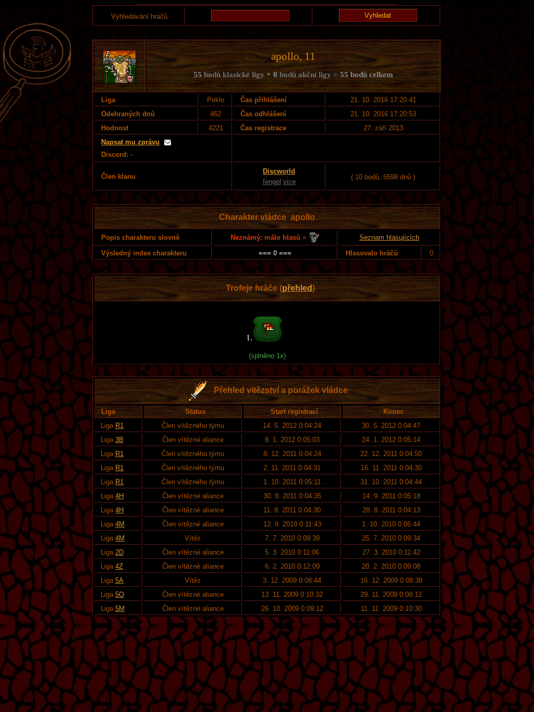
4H (119, 496)
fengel (272, 182)
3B (119, 440)
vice (289, 182)
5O (119, 594)
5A (119, 580)
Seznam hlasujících (389, 237)
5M (120, 608)
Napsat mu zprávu (130, 142)
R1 (119, 425)
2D (119, 552)
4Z (119, 566)
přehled (297, 288)
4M (120, 524)
